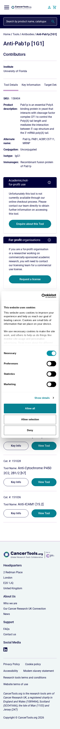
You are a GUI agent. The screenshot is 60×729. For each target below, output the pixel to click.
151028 (16, 461)
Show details (42, 397)
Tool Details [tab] (11, 84)
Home (6, 34)
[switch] (51, 363)
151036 (16, 497)
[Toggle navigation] (6, 7)
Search (53, 21)
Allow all (30, 408)
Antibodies (28, 34)
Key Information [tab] (31, 84)
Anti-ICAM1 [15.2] (30, 504)
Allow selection (30, 419)
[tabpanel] (30, 130)
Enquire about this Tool (30, 223)
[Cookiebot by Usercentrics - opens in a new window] (42, 296)
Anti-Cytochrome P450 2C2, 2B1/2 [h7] (27, 470)
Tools (16, 34)
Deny (30, 430)
